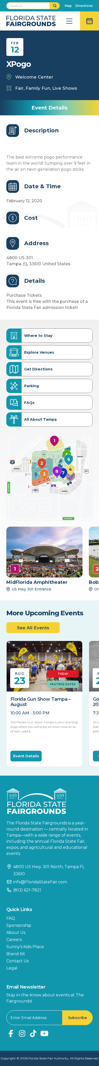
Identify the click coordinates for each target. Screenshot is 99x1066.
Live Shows (64, 88)
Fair (19, 88)
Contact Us (17, 961)
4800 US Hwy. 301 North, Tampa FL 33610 (49, 870)
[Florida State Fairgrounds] (49, 801)
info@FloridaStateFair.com (40, 882)
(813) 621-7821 (27, 890)
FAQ (10, 918)
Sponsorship (18, 925)
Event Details (26, 756)
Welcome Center (34, 77)
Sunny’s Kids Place (25, 946)
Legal (12, 968)
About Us (15, 932)
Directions (84, 6)
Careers (14, 939)
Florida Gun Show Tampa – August (40, 702)
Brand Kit (15, 953)
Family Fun (38, 88)
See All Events (33, 627)
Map (68, 6)
